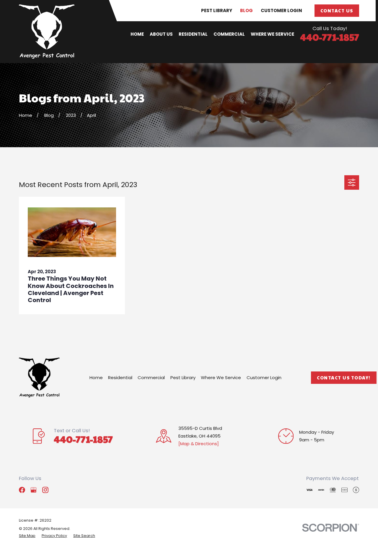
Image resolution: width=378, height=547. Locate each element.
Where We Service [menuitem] (272, 34)
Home (96, 377)
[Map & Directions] (198, 443)
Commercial (151, 377)
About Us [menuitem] (161, 34)
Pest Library (216, 10)
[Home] (46, 31)
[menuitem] (27, 536)
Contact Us (336, 10)
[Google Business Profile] (33, 490)
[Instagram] (45, 490)
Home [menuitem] (137, 34)
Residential (120, 377)
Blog (246, 10)
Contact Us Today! (344, 377)
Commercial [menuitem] (229, 34)
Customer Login (281, 10)
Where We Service (221, 377)
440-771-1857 (329, 36)
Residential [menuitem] (193, 34)
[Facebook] (22, 490)
